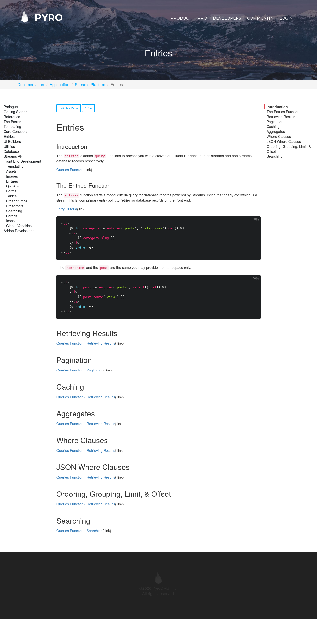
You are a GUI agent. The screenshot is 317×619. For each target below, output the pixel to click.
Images (12, 176)
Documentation (30, 84)
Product (181, 18)
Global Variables (19, 225)
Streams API (13, 156)
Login (286, 18)
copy (255, 219)
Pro (202, 18)
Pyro (47, 17)
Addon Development (20, 230)
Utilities (9, 146)
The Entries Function (283, 111)
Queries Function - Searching (79, 530)
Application (59, 84)
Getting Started (15, 111)
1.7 (87, 108)
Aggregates (276, 131)
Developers (227, 18)
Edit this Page (68, 108)
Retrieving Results (281, 116)
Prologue (11, 106)
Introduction (277, 106)
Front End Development (22, 161)
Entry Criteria (66, 208)
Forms (11, 190)
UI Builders (12, 141)
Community (260, 18)
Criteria (12, 215)
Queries (12, 186)
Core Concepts (15, 131)
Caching (273, 126)
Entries (9, 136)
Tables (11, 195)
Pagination (275, 121)
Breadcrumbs (16, 200)
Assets (11, 171)
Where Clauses (279, 136)
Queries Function (69, 169)
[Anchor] (90, 146)
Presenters (14, 205)
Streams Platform (90, 84)
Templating (12, 126)
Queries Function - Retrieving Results (85, 343)
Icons (10, 220)
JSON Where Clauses (284, 141)
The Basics (12, 121)
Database (11, 151)
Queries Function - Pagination (79, 370)
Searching (14, 210)
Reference (12, 116)
